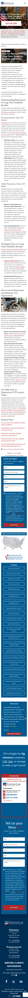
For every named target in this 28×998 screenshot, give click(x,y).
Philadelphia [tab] (14, 776)
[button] (14, 565)
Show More (8, 726)
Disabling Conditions (14, 584)
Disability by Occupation (14, 579)
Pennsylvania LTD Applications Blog (14, 657)
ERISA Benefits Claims (14, 589)
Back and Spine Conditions (14, 573)
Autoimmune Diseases (14, 568)
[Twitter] (13, 981)
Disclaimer (5, 991)
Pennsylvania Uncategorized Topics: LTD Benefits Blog (14, 675)
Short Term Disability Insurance (14, 688)
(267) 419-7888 (11, 23)
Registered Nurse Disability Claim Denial (14, 682)
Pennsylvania (10, 969)
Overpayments (5, 123)
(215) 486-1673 (11, 795)
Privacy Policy (19, 514)
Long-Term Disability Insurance (14, 619)
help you (9, 382)
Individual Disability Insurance (14, 608)
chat (10, 761)
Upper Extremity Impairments (14, 693)
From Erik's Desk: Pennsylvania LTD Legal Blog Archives (14, 595)
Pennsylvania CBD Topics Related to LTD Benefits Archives (14, 637)
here (11, 513)
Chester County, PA (14, 947)
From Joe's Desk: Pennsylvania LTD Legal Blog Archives (14, 602)
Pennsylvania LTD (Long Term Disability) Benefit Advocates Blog (14, 651)
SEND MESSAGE (14, 525)
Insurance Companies (14, 613)
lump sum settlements (10, 112)
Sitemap (11, 991)
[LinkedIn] (21, 981)
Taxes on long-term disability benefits (12, 249)
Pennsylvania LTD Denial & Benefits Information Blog (14, 663)
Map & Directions (14, 937)
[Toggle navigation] (25, 3)
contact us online (6, 416)
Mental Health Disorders (14, 624)
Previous (2, 718)
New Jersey (18, 969)
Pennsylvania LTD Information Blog (16, 449)
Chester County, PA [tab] (14, 779)
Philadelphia (14, 930)
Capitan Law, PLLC (20, 380)
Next (25, 718)
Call (5, 761)
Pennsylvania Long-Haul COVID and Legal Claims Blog (14, 644)
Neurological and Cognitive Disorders (14, 630)
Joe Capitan (17, 453)
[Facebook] (6, 981)
